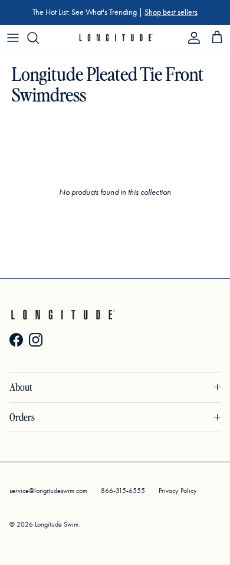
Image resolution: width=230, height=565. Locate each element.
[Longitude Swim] (115, 38)
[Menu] (13, 38)
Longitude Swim (56, 524)
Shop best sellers (171, 12)
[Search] (39, 38)
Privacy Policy (178, 490)
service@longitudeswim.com (48, 490)
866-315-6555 (123, 490)
